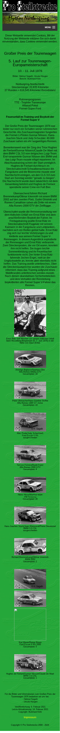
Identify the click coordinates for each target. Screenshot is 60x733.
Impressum (30, 717)
